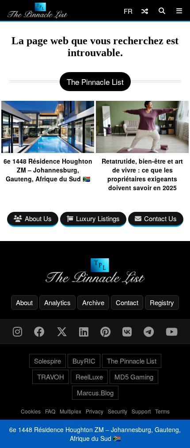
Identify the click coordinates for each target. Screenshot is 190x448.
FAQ (50, 411)
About (24, 302)
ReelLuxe (89, 376)
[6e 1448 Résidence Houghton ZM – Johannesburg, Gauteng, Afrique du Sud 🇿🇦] (47, 149)
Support (141, 411)
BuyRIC (83, 360)
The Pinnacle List (131, 360)
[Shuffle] (144, 11)
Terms (162, 411)
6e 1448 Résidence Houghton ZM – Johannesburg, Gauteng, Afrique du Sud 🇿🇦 (95, 434)
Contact (127, 302)
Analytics (57, 302)
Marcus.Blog (95, 392)
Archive (93, 302)
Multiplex (70, 411)
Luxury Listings (98, 218)
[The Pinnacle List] (95, 271)
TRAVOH (50, 376)
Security (117, 411)
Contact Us (160, 218)
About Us (38, 218)
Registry (162, 302)
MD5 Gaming (133, 376)
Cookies (31, 411)
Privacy (94, 411)
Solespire (47, 360)
